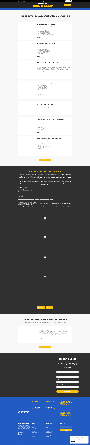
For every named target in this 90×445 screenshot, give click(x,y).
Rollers (33, 437)
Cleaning (47, 427)
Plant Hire (29, 8)
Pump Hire (34, 8)
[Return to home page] (20, 4)
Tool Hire (38, 8)
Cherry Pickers (34, 432)
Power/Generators (49, 432)
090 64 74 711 (51, 1)
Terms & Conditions (21, 431)
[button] (66, 1)
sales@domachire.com (25, 1)
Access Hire (23, 8)
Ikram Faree (23, 443)
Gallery (62, 8)
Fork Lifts (33, 431)
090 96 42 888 (40, 1)
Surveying (47, 436)
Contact (66, 8)
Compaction (48, 428)
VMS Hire (49, 8)
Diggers (33, 435)
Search (70, 8)
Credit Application (21, 432)
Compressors (34, 433)
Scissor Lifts (34, 428)
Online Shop (58, 8)
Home (19, 8)
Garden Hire (44, 8)
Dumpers (33, 436)
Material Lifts (34, 427)
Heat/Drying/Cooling (49, 431)
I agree (73, 441)
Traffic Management (49, 433)
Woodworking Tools (49, 435)
